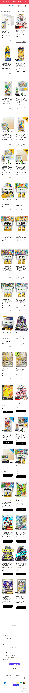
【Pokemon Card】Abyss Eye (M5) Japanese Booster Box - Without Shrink (21, 564)
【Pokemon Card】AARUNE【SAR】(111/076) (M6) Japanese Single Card (21, 500)
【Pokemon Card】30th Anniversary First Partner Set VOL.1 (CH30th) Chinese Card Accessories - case (7, 136)
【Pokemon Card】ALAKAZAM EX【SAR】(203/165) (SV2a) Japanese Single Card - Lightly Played (21, 370)
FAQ (4, 644)
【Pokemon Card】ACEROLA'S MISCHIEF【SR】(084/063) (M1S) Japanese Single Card (6, 598)
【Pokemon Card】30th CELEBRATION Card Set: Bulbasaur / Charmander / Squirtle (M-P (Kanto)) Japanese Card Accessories (21, 201)
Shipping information (7, 641)
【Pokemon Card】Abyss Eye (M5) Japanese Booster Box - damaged (7, 564)
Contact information (15, 690)
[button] (2, 5)
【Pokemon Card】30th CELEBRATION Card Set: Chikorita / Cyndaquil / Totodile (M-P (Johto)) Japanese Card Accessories (21, 235)
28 (20, 617)
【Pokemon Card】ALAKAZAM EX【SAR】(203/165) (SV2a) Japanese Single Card (7, 370)
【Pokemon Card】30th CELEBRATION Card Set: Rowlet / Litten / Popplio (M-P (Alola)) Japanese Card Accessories (21, 268)
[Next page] (23, 616)
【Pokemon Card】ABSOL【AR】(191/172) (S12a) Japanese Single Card (21, 533)
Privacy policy (23, 688)
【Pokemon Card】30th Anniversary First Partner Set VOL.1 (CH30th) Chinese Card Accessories (7, 100)
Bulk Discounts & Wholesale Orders (10, 647)
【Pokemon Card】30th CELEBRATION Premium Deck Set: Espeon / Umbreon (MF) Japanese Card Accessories (7, 334)
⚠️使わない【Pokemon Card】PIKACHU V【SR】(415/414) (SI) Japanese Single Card (7, 403)
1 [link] (5, 617)
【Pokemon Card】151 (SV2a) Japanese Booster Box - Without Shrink (20, 403)
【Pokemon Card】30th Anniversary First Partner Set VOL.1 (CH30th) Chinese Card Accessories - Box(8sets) (21, 100)
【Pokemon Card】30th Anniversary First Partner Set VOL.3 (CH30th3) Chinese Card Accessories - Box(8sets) (21, 436)
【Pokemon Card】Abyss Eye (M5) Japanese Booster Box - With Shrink (21, 333)
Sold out (7, 411)
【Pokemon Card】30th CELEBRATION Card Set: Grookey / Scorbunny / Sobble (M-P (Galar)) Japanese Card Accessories (7, 268)
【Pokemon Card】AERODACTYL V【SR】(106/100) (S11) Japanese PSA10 (21, 598)
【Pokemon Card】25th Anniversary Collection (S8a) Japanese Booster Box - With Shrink (7, 65)
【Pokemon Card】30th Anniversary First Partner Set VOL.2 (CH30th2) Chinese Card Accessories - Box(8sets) (7, 168)
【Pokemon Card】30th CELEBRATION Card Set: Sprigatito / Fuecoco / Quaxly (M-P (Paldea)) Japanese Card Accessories (21, 468)
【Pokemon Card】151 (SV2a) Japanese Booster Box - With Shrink (20, 31)
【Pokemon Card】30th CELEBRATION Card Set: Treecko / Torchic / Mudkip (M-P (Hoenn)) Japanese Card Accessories (7, 501)
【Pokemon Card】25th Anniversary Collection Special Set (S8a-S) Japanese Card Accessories (21, 65)
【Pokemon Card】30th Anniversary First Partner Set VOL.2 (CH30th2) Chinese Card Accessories (21, 136)
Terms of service (8, 690)
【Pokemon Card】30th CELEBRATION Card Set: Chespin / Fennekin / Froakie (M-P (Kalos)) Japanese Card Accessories (7, 235)
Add (10, 40)
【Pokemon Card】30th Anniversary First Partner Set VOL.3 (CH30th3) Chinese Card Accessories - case (7, 468)
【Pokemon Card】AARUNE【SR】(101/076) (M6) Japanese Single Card (7, 533)
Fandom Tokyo (9, 688)
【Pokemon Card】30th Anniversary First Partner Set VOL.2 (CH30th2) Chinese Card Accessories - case (21, 168)
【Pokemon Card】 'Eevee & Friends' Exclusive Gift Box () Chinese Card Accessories (7, 32)
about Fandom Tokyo (7, 638)
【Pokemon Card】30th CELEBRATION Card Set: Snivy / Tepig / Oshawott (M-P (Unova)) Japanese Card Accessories (7, 301)
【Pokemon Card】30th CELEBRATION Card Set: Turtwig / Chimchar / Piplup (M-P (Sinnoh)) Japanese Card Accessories (21, 301)
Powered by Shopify (15, 688)
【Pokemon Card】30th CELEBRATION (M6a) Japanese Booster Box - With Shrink (7, 201)
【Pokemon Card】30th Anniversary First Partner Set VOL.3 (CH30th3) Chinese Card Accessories (7, 436)
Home (12, 625)
